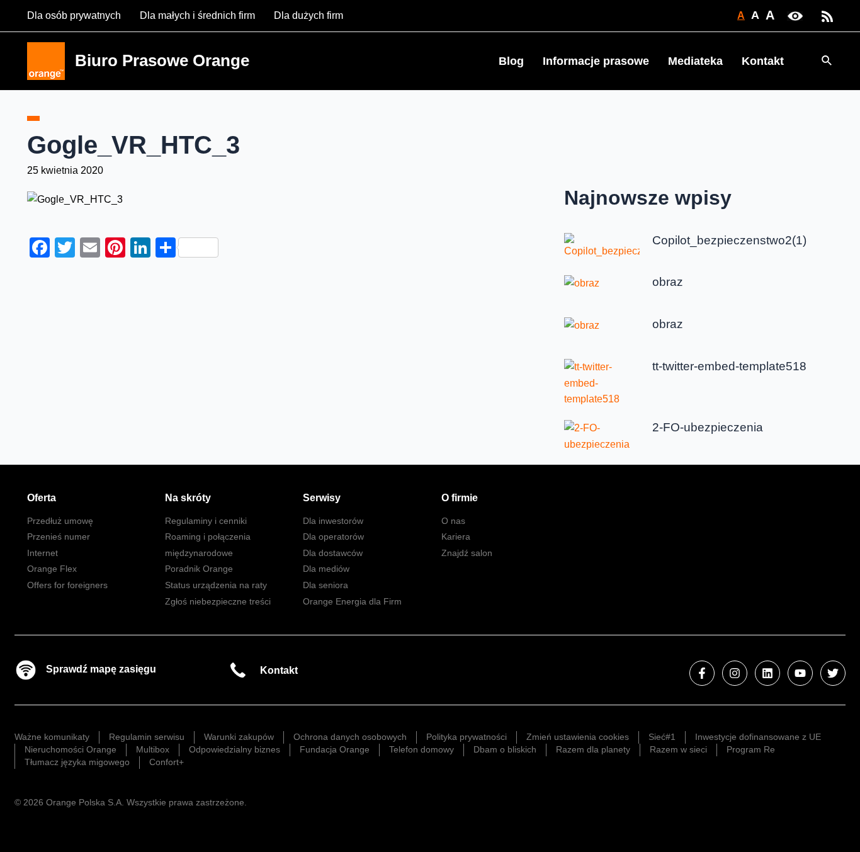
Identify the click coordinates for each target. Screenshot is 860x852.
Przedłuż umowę (60, 521)
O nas (453, 521)
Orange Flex (52, 569)
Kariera (455, 536)
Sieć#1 (662, 737)
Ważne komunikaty (51, 737)
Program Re (751, 749)
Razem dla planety (593, 749)
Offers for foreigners (67, 585)
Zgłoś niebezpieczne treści (218, 601)
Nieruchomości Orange (70, 749)
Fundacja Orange (335, 749)
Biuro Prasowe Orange (162, 60)
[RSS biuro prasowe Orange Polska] (827, 15)
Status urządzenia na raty (216, 585)
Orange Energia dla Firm (352, 601)
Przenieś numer (58, 536)
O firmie (459, 497)
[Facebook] (702, 673)
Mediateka (695, 61)
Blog (511, 61)
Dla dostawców (333, 553)
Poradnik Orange (199, 569)
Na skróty (188, 497)
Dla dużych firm (308, 15)
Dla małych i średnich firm (197, 15)
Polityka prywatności (466, 737)
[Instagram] (734, 673)
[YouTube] (800, 673)
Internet (42, 553)
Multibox (152, 749)
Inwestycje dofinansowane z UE (758, 737)
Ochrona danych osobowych (350, 737)
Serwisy (322, 497)
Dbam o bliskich (504, 749)
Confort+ (166, 762)
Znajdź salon (466, 553)
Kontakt (763, 61)
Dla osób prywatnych (74, 15)
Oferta (41, 497)
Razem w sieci (678, 749)
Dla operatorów (333, 536)
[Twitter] (833, 673)
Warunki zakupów (239, 737)
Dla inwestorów (333, 521)
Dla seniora (325, 585)
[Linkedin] (767, 673)
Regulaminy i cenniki (206, 521)
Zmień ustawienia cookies (577, 737)
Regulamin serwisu (146, 737)
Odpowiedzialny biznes (234, 749)
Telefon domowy (421, 749)
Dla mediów (326, 569)
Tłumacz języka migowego (77, 762)
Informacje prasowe (596, 61)
